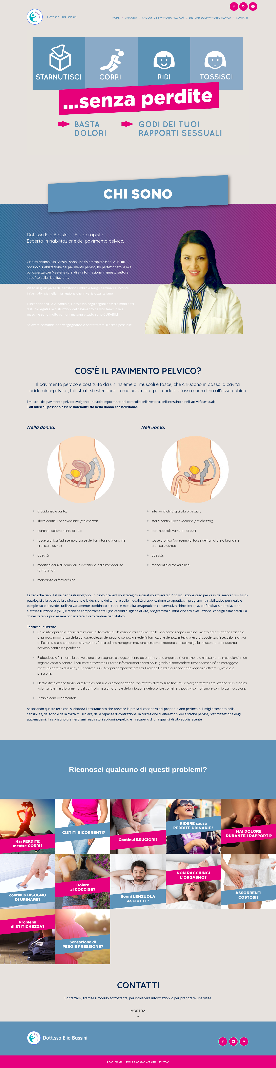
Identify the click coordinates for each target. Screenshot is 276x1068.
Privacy (164, 1061)
